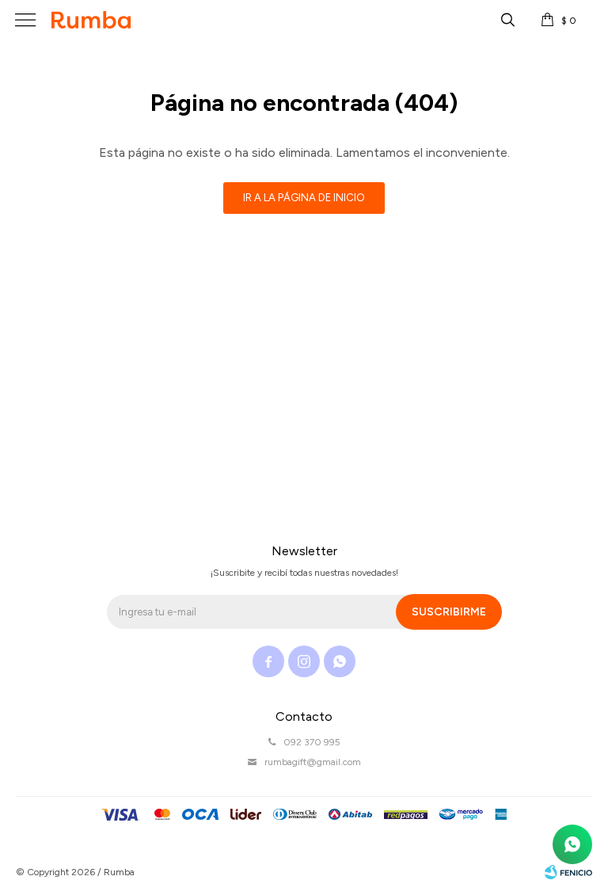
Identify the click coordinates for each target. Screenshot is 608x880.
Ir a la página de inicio (304, 198)
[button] (507, 20)
